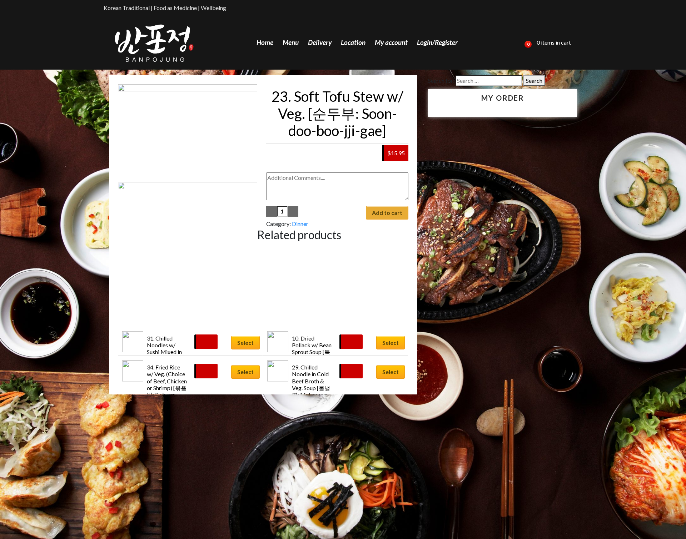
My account (391, 42)
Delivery (320, 42)
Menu (291, 42)
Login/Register (437, 42)
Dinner (300, 223)
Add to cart (387, 212)
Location (353, 42)
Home (265, 42)
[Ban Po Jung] (154, 42)
